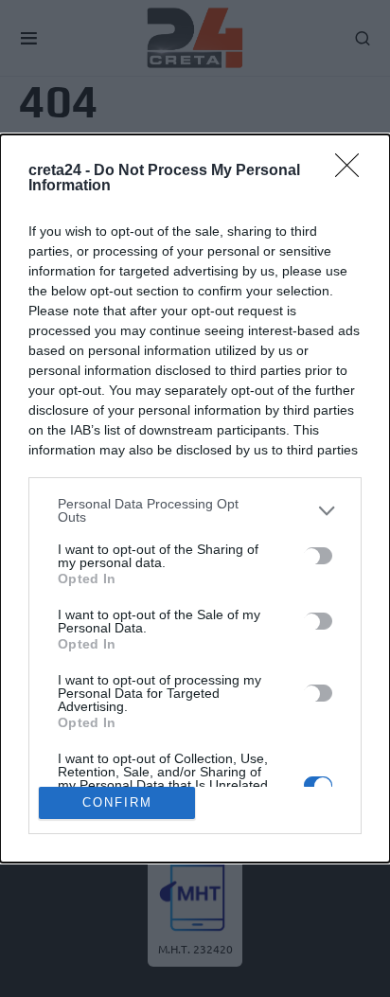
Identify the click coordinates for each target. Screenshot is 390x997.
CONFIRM (117, 802)
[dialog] (195, 498)
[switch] (318, 555)
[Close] (353, 171)
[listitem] (195, 510)
